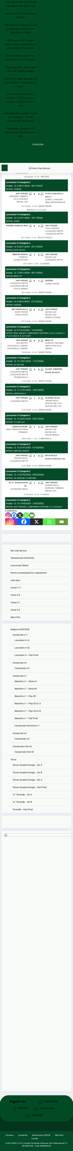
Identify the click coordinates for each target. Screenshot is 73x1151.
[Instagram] (8, 515)
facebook (51, 1101)
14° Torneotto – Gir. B (22, 801)
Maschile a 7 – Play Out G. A (28, 703)
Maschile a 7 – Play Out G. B (28, 710)
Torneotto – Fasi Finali (23, 809)
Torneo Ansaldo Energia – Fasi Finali (30, 787)
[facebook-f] (37, 151)
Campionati (22, 1135)
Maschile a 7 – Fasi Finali (26, 718)
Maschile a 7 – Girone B (26, 688)
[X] (20, 515)
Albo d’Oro (15, 617)
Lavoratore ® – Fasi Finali (26, 654)
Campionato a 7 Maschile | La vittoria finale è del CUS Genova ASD (20, 132)
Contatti (34, 1138)
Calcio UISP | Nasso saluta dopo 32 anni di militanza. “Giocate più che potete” (20, 82)
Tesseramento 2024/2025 (22, 557)
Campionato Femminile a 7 (27, 725)
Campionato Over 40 (22, 746)
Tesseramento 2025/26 (41, 1135)
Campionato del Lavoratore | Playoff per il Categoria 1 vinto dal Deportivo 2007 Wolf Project (20, 117)
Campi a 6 (15, 609)
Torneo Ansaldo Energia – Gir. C (27, 779)
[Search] (69, 168)
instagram (47, 1108)
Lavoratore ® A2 (22, 647)
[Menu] (5, 168)
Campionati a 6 (20, 733)
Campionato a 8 (22, 668)
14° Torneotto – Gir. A (22, 794)
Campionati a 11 (20, 634)
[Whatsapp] (26, 515)
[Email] (32, 515)
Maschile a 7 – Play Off (25, 696)
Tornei (13, 759)
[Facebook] (14, 515)
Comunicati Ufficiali (19, 565)
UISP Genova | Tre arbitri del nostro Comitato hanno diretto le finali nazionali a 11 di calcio (20, 28)
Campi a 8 (15, 594)
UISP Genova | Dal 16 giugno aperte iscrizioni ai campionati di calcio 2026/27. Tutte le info (20, 44)
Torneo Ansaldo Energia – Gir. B (27, 772)
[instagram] (37, 154)
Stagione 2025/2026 (20, 629)
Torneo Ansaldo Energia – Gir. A (27, 764)
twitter (22, 1108)
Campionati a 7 (20, 675)
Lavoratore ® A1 (22, 640)
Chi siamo (10, 1135)
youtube (36, 1115)
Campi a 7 (15, 602)
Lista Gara (15, 580)
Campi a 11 (16, 587)
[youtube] (37, 158)
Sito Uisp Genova (19, 550)
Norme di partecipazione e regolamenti (29, 572)
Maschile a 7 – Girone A (26, 681)
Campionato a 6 (22, 738)
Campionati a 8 (20, 662)
